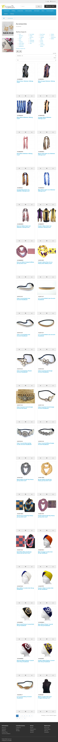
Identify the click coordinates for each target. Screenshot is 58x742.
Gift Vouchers (33, 729)
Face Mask (32, 34)
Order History (47, 729)
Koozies (42, 35)
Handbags (32, 40)
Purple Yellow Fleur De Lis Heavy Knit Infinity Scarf (45, 262)
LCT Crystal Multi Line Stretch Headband (46, 299)
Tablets (52, 34)
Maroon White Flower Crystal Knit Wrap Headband (25, 661)
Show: (55, 57)
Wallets (52, 38)
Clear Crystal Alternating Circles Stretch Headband (24, 443)
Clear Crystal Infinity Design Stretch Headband (46, 443)
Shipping (4, 730)
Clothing (13, 10)
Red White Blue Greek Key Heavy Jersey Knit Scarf (24, 552)
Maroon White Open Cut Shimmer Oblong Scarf (24, 226)
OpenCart (9, 739)
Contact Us (18, 727)
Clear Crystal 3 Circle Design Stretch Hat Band (25, 407)
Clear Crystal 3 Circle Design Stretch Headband (46, 407)
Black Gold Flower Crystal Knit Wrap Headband (25, 624)
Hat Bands (32, 41)
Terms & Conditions (6, 733)
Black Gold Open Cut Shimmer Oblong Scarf (46, 154)
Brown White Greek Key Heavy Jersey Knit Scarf (45, 480)
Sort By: (54, 53)
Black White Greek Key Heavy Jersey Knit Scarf (25, 480)
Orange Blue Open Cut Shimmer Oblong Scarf (23, 190)
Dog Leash (21, 44)
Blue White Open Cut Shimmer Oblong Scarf (46, 190)
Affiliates (32, 730)
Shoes (43, 10)
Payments (4, 729)
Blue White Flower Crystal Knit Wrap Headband (45, 624)
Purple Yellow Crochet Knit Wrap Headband (45, 588)
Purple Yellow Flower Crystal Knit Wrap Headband (46, 661)
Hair (30, 38)
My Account (46, 727)
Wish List (46, 730)
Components (20, 10)
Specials (32, 732)
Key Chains (42, 34)
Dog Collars (21, 43)
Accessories (6, 10)
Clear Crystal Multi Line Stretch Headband (23, 299)
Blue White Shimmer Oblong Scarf (25, 118)
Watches (6, 13)
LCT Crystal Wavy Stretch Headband (24, 697)
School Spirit (36, 10)
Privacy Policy (5, 732)
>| (24, 718)
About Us (4, 727)
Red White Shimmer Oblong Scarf (24, 154)
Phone (41, 40)
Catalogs (12, 13)
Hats (31, 43)
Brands (31, 727)
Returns (17, 729)
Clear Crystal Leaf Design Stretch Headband (45, 371)
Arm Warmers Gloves (21, 36)
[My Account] (48, 1)
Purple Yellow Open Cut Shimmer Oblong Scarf (44, 226)
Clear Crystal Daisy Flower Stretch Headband (24, 371)
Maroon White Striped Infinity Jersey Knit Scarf (25, 262)
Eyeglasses (21, 46)
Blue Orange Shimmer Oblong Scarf (46, 81)
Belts (20, 38)
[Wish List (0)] (50, 1)
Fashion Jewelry (28, 10)
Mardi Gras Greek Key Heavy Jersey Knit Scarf (25, 516)
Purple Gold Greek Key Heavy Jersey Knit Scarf (46, 516)
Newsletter (46, 732)
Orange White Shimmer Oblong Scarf (44, 118)
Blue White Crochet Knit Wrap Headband (25, 588)
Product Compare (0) (20, 48)
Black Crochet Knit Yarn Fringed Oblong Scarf (45, 697)
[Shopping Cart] (52, 1)
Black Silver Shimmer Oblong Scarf (25, 81)
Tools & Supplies (50, 10)
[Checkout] (54, 1)
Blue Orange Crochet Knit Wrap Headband (45, 552)
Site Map (18, 730)
